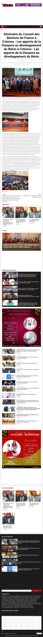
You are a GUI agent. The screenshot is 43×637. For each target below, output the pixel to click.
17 (4, 624)
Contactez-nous (13, 633)
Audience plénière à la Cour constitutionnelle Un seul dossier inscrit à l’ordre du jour (27, 422)
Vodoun (31, 607)
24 (4, 626)
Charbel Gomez (4, 598)
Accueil (2, 633)
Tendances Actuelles (28, 273)
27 (21, 626)
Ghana (26, 601)
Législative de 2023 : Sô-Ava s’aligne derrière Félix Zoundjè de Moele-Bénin (32, 196)
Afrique (23, 287)
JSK (35, 601)
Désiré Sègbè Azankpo (20, 599)
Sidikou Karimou (29, 605)
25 (10, 626)
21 (27, 624)
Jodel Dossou (30, 601)
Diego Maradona (12, 599)
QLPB (12, 605)
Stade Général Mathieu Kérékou (7, 607)
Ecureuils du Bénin (33, 599)
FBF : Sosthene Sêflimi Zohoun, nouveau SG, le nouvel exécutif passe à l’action (21, 221)
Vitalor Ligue (27, 607)
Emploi (4, 208)
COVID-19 (37, 598)
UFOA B (21, 607)
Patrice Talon (4, 605)
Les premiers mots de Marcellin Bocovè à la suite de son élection (7, 526)
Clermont (10, 598)
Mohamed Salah (38, 603)
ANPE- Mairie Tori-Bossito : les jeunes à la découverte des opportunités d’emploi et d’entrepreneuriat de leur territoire (28, 351)
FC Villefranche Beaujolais (11, 601)
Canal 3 (35, 596)
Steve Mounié (16, 607)
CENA (39, 596)
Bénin (32, 596)
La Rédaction (7, 633)
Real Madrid (23, 605)
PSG (8, 605)
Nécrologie (23, 393)
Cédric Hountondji (5, 599)
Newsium (30, 635)
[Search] (39, 27)
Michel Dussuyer (31, 603)
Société (23, 301)
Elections (3, 601)
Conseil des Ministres (24, 598)
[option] (21, 242)
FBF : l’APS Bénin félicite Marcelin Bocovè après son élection (34, 220)
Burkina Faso (27, 596)
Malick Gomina (15, 603)
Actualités (21, 31)
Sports (17, 208)
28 (27, 626)
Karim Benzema (4, 603)
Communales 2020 (16, 598)
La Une (22, 207)
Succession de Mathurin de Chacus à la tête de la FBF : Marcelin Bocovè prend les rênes (27, 376)
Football (18, 601)
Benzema (12, 596)
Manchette (21, 603)
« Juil (2, 631)
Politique (29, 287)
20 (21, 624)
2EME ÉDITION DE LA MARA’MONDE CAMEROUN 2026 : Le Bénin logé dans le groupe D (28, 415)
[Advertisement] (21, 17)
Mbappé (25, 603)
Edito (8, 207)
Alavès (8, 596)
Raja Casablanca (17, 605)
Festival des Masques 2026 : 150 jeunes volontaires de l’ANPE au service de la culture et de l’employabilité (21, 245)
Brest (22, 596)
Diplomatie (27, 293)
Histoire (33, 293)
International (31, 300)
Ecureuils (27, 599)
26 (15, 626)
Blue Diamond (17, 596)
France (22, 601)
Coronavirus (32, 598)
